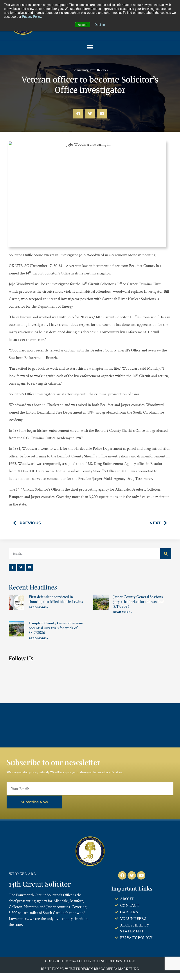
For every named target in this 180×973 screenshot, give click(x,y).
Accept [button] (82, 24)
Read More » (38, 607)
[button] (90, 47)
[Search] (165, 553)
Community (80, 70)
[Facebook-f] (12, 567)
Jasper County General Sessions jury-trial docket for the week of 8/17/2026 (138, 601)
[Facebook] (122, 875)
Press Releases (99, 70)
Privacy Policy (31, 16)
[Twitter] (21, 567)
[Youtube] (29, 567)
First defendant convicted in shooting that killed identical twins (56, 599)
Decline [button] (100, 24)
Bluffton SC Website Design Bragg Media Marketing (90, 969)
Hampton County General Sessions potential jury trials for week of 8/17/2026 (56, 628)
